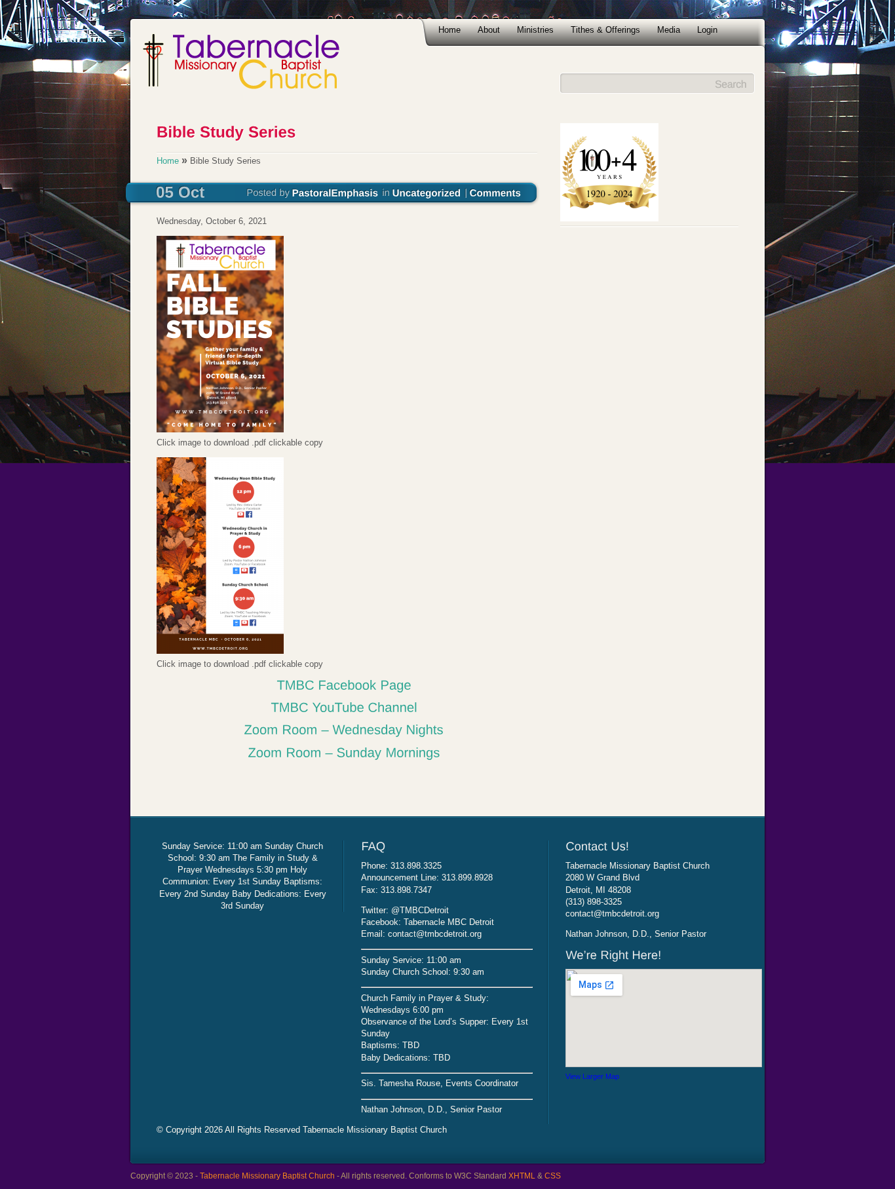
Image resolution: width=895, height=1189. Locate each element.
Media (668, 30)
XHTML (521, 1175)
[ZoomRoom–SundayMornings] (344, 751)
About (489, 30)
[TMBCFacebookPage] (343, 684)
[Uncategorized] (426, 192)
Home (449, 30)
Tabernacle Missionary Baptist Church (267, 1175)
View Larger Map (592, 1076)
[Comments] (496, 192)
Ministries (535, 30)
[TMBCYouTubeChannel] (344, 707)
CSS (552, 1175)
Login (707, 30)
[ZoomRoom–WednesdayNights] (344, 729)
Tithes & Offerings (605, 30)
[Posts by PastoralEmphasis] (335, 192)
